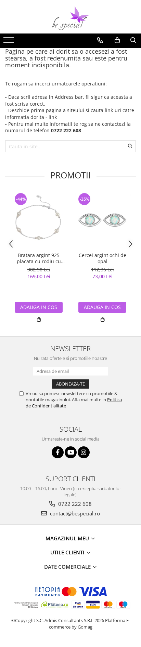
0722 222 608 (74, 503)
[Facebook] (58, 452)
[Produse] (9, 42)
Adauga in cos (38, 307)
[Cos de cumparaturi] (117, 40)
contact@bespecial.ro (74, 513)
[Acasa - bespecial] (70, 18)
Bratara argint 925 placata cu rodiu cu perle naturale (39, 258)
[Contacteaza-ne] (100, 40)
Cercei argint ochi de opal (102, 258)
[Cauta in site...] (133, 40)
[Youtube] (71, 452)
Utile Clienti (68, 552)
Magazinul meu (68, 538)
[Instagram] (84, 452)
